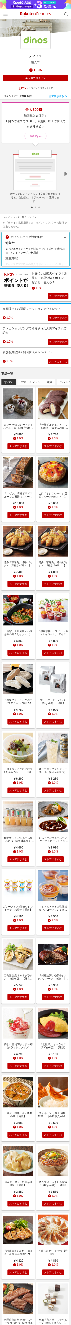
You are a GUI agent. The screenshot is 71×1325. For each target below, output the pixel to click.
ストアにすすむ (58, 296)
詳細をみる (37, 136)
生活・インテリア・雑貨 (36, 382)
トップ (6, 217)
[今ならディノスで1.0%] (35, 28)
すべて (8, 382)
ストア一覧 (18, 217)
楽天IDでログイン (35, 78)
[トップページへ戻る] (36, 14)
